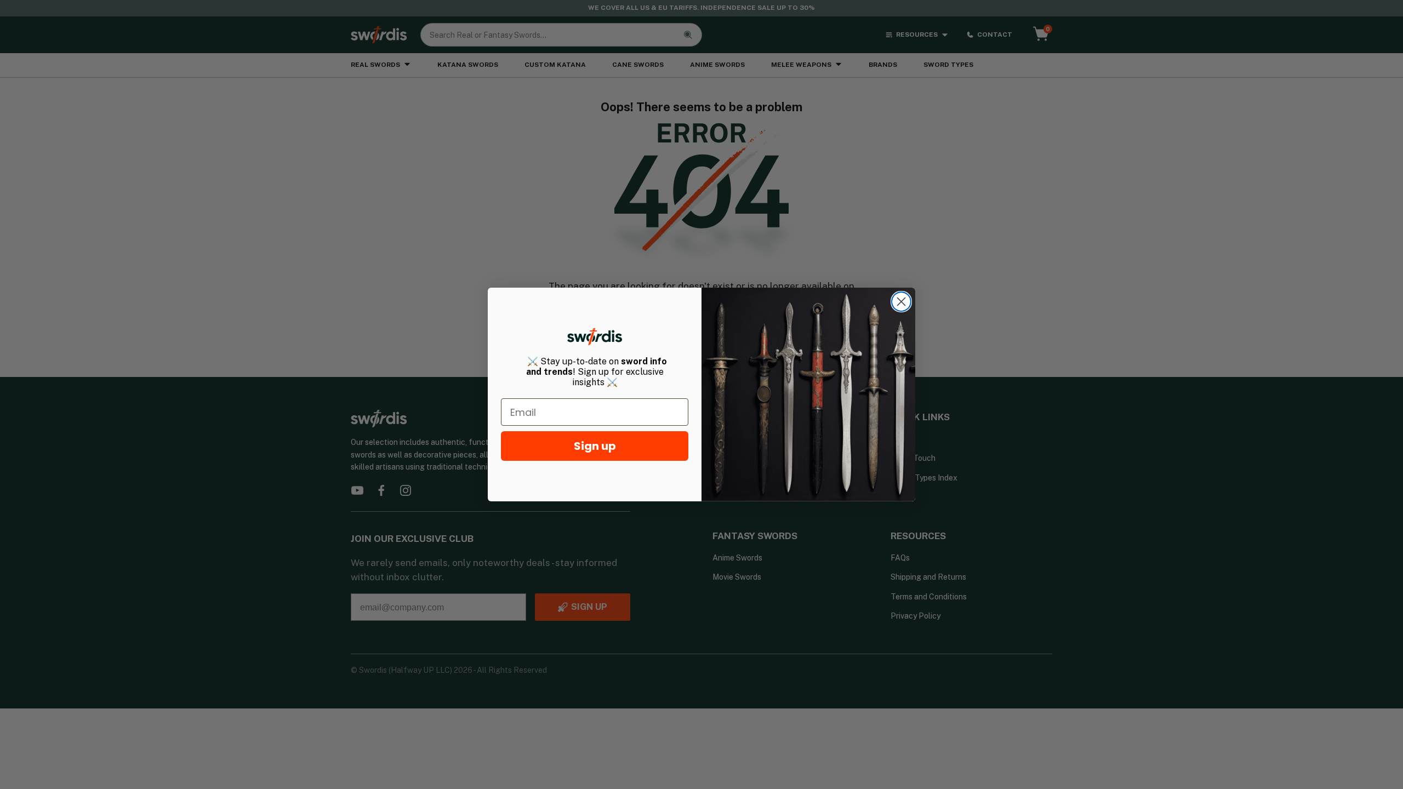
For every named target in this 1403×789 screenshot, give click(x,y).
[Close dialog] (901, 301)
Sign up (595, 446)
